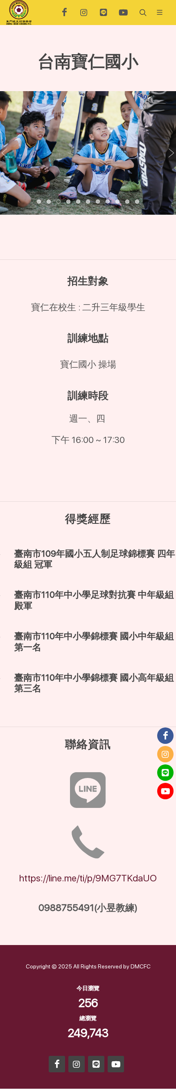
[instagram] (84, 12)
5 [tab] (79, 202)
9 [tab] (118, 202)
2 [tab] (49, 202)
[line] (103, 12)
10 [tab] (128, 202)
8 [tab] (108, 202)
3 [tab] (59, 202)
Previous (4, 153)
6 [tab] (88, 202)
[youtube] (123, 12)
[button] (142, 12)
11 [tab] (137, 202)
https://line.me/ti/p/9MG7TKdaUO (88, 878)
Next (171, 153)
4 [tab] (69, 202)
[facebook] (64, 12)
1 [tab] (39, 202)
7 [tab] (98, 202)
